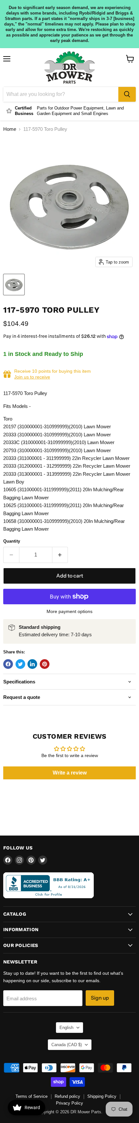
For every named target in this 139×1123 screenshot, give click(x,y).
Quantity (11, 541)
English (66, 1027)
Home (9, 129)
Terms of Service (32, 1096)
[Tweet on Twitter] (20, 664)
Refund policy (67, 1096)
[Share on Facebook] (8, 664)
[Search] (127, 94)
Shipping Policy (101, 1096)
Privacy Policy (69, 1103)
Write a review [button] (70, 772)
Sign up (100, 998)
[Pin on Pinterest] (44, 664)
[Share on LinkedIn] (32, 664)
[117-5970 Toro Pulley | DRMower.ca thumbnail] (14, 284)
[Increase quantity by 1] (60, 555)
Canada (66, 1044)
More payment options (69, 611)
